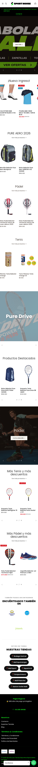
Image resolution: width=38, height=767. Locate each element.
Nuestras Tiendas (7, 724)
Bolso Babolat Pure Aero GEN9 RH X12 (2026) (14, 169)
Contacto (4, 721)
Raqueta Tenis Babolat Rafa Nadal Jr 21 (8, 510)
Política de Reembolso (9, 741)
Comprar (19, 14)
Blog (2, 727)
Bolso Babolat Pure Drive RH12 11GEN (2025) (8, 390)
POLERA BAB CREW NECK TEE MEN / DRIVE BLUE (15, 113)
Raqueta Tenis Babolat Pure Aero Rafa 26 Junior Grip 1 (28, 510)
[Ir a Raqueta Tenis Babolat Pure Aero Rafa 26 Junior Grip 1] (28, 494)
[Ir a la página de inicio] (20, 4)
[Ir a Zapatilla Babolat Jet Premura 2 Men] (28, 556)
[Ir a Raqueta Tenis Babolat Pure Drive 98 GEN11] (28, 374)
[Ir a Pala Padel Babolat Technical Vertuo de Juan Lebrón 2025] (15, 206)
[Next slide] (33, 70)
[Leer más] (19, 45)
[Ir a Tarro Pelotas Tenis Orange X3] (15, 259)
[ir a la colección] (19, 435)
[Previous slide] (4, 70)
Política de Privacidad (9, 738)
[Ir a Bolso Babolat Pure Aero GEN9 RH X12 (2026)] (15, 153)
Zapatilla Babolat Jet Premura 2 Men (28, 572)
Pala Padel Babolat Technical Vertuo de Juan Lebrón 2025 (14, 222)
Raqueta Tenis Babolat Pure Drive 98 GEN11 (28, 390)
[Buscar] (5, 3)
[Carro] (35, 3)
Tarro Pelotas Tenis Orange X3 (14, 275)
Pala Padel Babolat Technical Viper (8, 572)
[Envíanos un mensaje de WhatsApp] (33, 762)
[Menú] (2, 3)
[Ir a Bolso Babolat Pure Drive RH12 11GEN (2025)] (9, 374)
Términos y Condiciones (10, 736)
